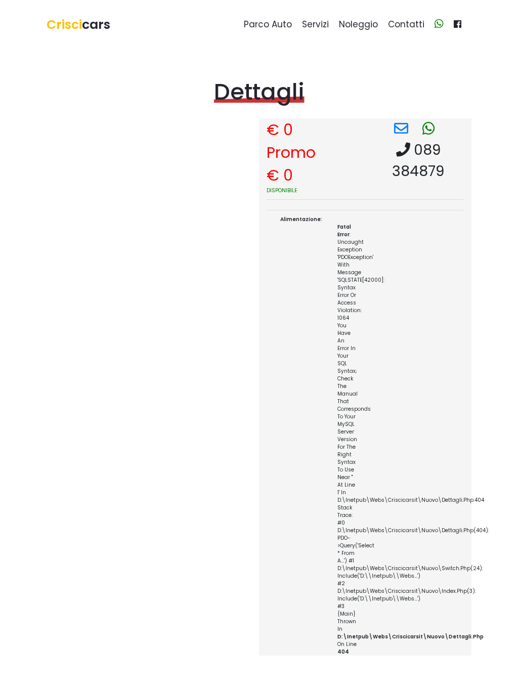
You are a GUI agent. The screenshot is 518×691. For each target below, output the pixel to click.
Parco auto (268, 24)
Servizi (315, 24)
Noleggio (358, 24)
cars (78, 24)
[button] (401, 129)
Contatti (406, 24)
